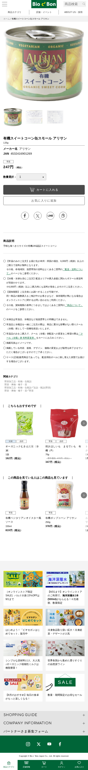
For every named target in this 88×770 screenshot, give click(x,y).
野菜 (31, 390)
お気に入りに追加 (43, 200)
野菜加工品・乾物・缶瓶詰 (18, 381)
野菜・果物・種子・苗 (16, 384)
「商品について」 (74, 305)
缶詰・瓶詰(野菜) (42, 387)
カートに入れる (47, 189)
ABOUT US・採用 (73, 12)
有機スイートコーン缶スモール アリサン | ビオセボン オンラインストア (44, 4)
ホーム (6, 19)
